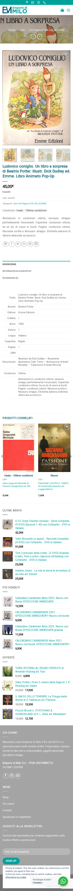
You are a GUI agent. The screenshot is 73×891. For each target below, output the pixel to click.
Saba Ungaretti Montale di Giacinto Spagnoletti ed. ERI (16, 485)
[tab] (36, 264)
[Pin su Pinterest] (30, 244)
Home (11, 30)
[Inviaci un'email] (18, 776)
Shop (6, 797)
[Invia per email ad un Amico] (24, 244)
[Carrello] (62, 10)
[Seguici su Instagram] (12, 776)
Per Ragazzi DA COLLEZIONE (47, 30)
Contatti (7, 810)
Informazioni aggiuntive (17, 271)
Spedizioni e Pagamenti (17, 817)
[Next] (65, 97)
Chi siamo (8, 803)
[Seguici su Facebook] (5, 776)
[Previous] (8, 97)
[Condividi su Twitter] (18, 244)
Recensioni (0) (10, 278)
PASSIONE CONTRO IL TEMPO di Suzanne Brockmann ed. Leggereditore (53, 486)
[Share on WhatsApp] (5, 244)
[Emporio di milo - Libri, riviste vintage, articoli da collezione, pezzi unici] (19, 10)
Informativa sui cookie (15, 877)
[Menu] (68, 10)
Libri (22, 30)
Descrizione (9, 264)
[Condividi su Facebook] (12, 244)
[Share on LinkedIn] (36, 244)
